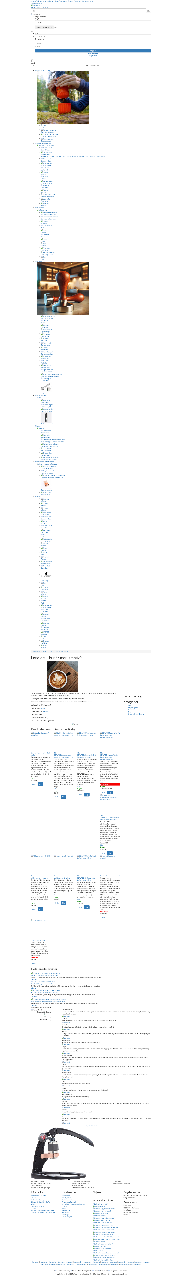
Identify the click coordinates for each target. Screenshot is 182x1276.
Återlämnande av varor (38, 1196)
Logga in (93, 51)
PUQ (42, 603)
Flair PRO (59, 156)
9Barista (43, 174)
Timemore (44, 237)
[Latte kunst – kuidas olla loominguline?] (106, 1239)
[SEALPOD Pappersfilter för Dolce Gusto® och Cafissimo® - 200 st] (110, 742)
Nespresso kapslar (47, 473)
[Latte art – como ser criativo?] (103, 1229)
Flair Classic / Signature (70, 156)
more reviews (44, 1019)
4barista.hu (52, 1262)
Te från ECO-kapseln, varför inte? (42, 984)
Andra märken (45, 228)
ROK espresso (46, 165)
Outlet (92, 1)
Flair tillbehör (101, 156)
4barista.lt (44, 1264)
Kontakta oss (66, 1196)
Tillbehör (38, 426)
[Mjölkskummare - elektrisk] (41, 865)
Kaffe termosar (46, 450)
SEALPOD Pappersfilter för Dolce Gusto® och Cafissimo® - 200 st (109, 757)
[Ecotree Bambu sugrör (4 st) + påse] (41, 742)
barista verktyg (40, 261)
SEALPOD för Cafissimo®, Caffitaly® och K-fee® (86, 879)
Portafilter (44, 363)
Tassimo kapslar (46, 490)
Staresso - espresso (47, 132)
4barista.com (87, 1262)
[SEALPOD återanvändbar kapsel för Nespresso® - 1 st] (64, 742)
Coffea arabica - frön (38, 940)
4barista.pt (130, 1262)
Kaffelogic (44, 643)
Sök (148, 11)
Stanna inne (44, 27)
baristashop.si (136, 1264)
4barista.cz (43, 1262)
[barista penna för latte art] (64, 865)
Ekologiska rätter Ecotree (49, 446)
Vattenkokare (45, 437)
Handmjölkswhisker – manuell (110, 876)
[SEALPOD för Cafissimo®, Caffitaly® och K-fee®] (87, 865)
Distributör (44, 327)
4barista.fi (138, 1262)
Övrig (43, 393)
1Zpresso (44, 223)
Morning (43, 192)
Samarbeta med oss (37, 1206)
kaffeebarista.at (82, 1264)
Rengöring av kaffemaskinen (50, 376)
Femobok (44, 559)
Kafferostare (45, 433)
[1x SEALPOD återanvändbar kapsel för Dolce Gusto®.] (110, 804)
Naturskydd (131, 710)
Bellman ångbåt (46, 407)
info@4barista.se (36, 3)
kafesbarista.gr (93, 1264)
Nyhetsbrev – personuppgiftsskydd (73, 1204)
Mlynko (43, 246)
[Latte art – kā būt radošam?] (103, 1234)
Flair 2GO (93, 156)
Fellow (43, 241)
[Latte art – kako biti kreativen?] (103, 1260)
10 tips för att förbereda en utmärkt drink (44, 975)
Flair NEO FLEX (84, 156)
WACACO (44, 634)
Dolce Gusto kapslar (47, 468)
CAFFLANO (45, 532)
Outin (43, 128)
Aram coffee (45, 514)
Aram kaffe (44, 201)
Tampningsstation (47, 354)
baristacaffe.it (114, 1264)
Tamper (43, 323)
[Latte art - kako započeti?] (102, 1220)
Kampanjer (85, 1)
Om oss (33, 1)
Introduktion (36, 651)
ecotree (43, 546)
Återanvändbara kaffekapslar (44, 462)
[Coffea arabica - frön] (41, 929)
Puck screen (45, 336)
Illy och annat (45, 494)
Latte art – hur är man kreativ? (59, 651)
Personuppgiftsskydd (69, 1202)
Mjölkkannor (45, 358)
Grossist (70, 1)
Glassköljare (45, 381)
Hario (43, 259)
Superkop (44, 205)
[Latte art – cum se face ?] (102, 1211)
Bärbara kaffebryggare (42, 70)
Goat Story (44, 581)
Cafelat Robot (45, 150)
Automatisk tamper (47, 318)
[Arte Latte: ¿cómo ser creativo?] (104, 1257)
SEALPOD (44, 612)
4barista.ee (53, 1264)
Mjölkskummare (40, 395)
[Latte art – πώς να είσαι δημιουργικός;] (106, 1249)
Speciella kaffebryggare (43, 143)
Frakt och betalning (42, 1)
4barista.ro (61, 1262)
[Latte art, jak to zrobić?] (101, 1213)
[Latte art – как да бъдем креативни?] (106, 1253)
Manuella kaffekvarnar (48, 214)
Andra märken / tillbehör (49, 424)
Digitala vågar (45, 332)
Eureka (43, 232)
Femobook (44, 250)
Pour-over (44, 188)
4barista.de (78, 1262)
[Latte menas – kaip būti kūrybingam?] (106, 1237)
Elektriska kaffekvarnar (48, 219)
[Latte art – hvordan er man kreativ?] (105, 1227)
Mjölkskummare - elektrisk (39, 878)
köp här (42, 708)
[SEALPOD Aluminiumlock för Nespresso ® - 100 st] (87, 742)
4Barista (43, 505)
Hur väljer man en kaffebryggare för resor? (45, 992)
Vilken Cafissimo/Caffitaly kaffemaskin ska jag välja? (48, 1001)
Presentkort (77, 1)
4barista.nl (104, 1262)
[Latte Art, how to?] (99, 1215)
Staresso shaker (46, 411)
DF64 (43, 537)
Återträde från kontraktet (70, 1200)
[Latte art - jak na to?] (100, 1206)
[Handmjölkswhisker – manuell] (110, 865)
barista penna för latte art (62, 878)
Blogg (57, 1)
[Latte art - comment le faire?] (103, 1244)
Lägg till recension (91, 1126)
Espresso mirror (46, 372)
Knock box (44, 349)
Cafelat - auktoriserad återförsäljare (43, 1212)
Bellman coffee (46, 161)
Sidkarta (64, 1206)
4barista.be (113, 1262)
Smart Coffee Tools (47, 197)
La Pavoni (44, 170)
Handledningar (67, 1217)
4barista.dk (121, 1262)
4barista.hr (96, 1262)
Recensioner (63, 1)
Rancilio (43, 179)
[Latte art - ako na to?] (100, 1204)
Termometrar (45, 367)
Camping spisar (46, 141)
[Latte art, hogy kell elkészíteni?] (104, 1208)
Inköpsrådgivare (133, 708)
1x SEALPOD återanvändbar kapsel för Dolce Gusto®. (109, 818)
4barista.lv (146, 1262)
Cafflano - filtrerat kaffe (48, 136)
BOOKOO (44, 523)
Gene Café (44, 568)
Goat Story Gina (46, 183)
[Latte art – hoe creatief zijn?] (103, 1222)
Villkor (33, 1204)
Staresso (44, 616)
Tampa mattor (45, 345)
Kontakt (51, 1)
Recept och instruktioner (136, 714)
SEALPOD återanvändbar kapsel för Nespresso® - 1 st (63, 756)
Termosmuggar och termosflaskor (52, 442)
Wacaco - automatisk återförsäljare (42, 1210)
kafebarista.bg (104, 1264)
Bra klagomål (66, 1198)
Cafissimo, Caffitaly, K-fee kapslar (52, 477)
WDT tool (44, 340)
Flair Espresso (46, 563)
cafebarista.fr (71, 1264)
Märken (37, 497)
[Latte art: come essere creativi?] (104, 1255)
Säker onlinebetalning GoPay (40, 1202)
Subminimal (45, 402)
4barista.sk (35, 1262)
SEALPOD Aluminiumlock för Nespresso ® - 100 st (86, 756)
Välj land (38, 19)
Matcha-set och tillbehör (49, 459)
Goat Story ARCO (47, 255)
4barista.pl (69, 1262)
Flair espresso (45, 154)
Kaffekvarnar (39, 208)
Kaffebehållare (46, 455)
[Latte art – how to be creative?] (104, 1218)
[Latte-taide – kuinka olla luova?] (104, 1232)
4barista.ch (61, 1264)
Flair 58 (43, 156)
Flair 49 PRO (50, 156)
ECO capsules (45, 541)
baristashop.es (125, 1264)
